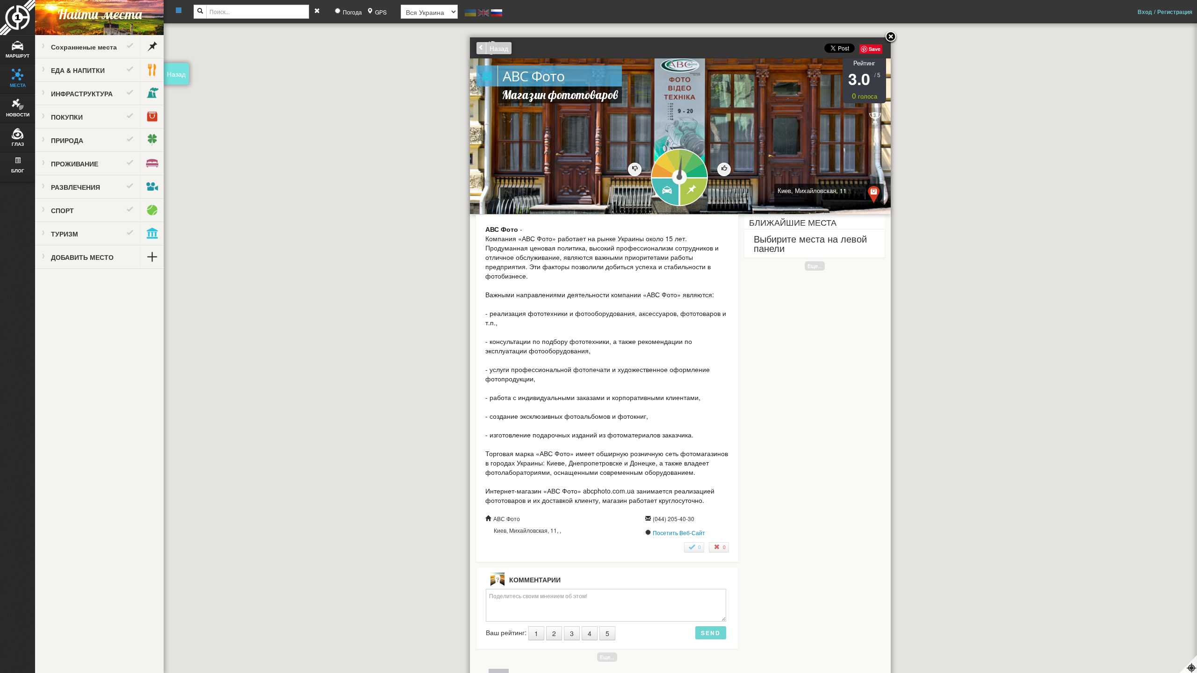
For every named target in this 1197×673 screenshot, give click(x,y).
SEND (711, 633)
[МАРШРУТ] (664, 192)
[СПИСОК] (694, 192)
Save (874, 48)
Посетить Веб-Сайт (679, 533)
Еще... (815, 265)
